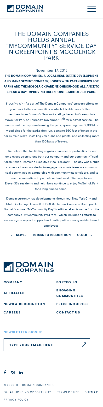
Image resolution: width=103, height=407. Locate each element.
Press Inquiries (72, 303)
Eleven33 (35, 203)
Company (13, 282)
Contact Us (68, 312)
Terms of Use (68, 392)
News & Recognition (24, 303)
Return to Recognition (52, 235)
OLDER (82, 235)
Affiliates (14, 292)
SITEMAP (91, 392)
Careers (12, 312)
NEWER (21, 235)
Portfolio (67, 282)
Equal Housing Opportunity (28, 392)
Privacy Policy (16, 399)
